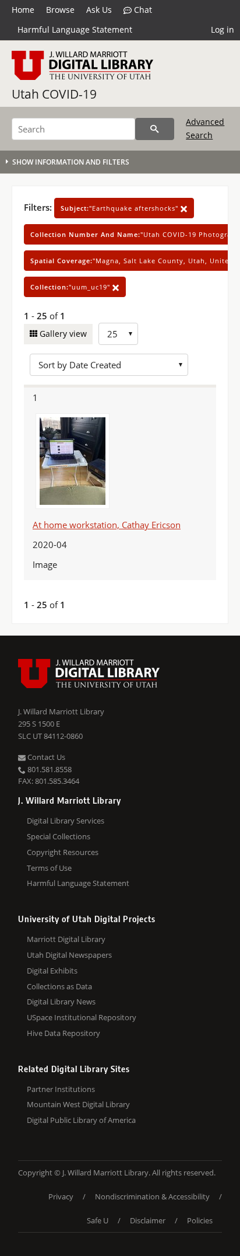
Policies (200, 1220)
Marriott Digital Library (66, 939)
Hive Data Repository (63, 1033)
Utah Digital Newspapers (69, 955)
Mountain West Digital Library (78, 1104)
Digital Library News (61, 1001)
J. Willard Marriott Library (61, 711)
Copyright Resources (62, 852)
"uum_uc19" (71, 286)
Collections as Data (59, 986)
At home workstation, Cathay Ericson (107, 525)
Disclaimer (147, 1220)
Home (23, 9)
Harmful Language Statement (74, 29)
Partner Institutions (61, 1089)
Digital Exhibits (52, 970)
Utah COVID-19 (54, 94)
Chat (142, 9)
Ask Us (99, 9)
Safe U (97, 1220)
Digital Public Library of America (81, 1120)
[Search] (154, 129)
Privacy (60, 1196)
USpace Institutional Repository (81, 1017)
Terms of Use (49, 868)
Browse (60, 9)
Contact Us (45, 757)
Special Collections (58, 836)
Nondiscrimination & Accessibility (152, 1196)
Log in (222, 29)
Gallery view (62, 333)
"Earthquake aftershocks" (121, 208)
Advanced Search (205, 128)
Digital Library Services (65, 820)
